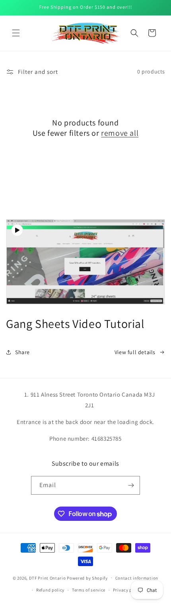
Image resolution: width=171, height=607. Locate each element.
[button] (16, 33)
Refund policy (50, 590)
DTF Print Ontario (47, 577)
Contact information (136, 578)
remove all (119, 133)
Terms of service (88, 590)
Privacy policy (127, 590)
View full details (135, 352)
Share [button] (22, 352)
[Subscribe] (131, 485)
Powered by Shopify (87, 577)
